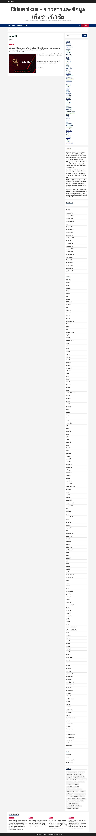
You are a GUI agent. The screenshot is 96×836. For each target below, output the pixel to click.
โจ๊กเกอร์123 (69, 130)
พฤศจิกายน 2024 (70, 271)
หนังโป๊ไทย (68, 109)
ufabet (67, 563)
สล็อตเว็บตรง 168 (70, 682)
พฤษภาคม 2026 (70, 221)
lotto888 (68, 398)
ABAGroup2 (68, 310)
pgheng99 (68, 59)
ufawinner (68, 566)
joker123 (68, 43)
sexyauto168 (69, 500)
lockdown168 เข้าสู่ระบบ (71, 393)
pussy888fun (69, 464)
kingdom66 (68, 387)
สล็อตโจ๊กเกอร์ (69, 690)
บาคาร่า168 (69, 56)
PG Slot (67, 420)
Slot (67, 508)
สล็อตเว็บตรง (69, 93)
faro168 (68, 351)
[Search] (79, 25)
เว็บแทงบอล (69, 731)
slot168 (68, 514)
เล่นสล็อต (68, 715)
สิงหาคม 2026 (69, 213)
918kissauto (69, 302)
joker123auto (76, 779)
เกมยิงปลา (68, 704)
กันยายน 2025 (69, 243)
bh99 (67, 329)
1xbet (67, 291)
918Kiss (68, 299)
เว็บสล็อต (68, 726)
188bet (67, 285)
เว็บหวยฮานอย (69, 729)
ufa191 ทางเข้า (69, 547)
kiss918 (68, 118)
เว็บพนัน (68, 720)
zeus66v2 (68, 569)
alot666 (68, 315)
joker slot (68, 129)
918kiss (68, 41)
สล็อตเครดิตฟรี (69, 676)
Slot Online (68, 511)
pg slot (67, 116)
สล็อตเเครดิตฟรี (69, 685)
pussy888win (69, 467)
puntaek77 (68, 459)
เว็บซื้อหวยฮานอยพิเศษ (71, 718)
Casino (67, 343)
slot (67, 122)
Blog (9, 25)
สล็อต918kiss (69, 657)
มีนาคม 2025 (69, 260)
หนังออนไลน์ (69, 68)
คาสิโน (67, 572)
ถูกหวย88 (68, 594)
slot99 (67, 90)
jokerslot (68, 137)
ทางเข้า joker (69, 127)
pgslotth (68, 450)
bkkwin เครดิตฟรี (70, 332)
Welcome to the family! (22, 25)
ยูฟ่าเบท (68, 624)
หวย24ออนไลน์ (69, 698)
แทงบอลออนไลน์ (70, 737)
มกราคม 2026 (69, 232)
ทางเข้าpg (68, 596)
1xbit (67, 296)
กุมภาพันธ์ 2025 (70, 262)
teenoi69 (68, 539)
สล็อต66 (68, 91)
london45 (68, 395)
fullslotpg (68, 61)
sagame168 (68, 481)
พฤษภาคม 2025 (70, 254)
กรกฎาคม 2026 (69, 216)
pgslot (67, 57)
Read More (41, 68)
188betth (68, 288)
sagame (68, 478)
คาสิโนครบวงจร (70, 574)
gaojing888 (68, 362)
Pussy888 (68, 462)
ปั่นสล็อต (68, 608)
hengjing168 (69, 368)
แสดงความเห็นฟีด (70, 760)
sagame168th (69, 47)
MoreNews (52, 834)
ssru (67, 530)
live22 (67, 63)
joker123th (68, 384)
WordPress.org (69, 763)
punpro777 (69, 77)
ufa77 (67, 552)
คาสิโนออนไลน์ (69, 577)
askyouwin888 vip (70, 321)
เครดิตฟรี (68, 707)
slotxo (67, 106)
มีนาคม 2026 (69, 227)
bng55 (67, 335)
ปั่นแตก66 (68, 73)
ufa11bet (68, 544)
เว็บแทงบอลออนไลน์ (70, 734)
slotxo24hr (68, 522)
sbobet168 (68, 489)
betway (67, 326)
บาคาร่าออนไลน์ (70, 75)
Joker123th (83, 779)
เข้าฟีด (67, 757)
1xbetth (68, 293)
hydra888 (11, 44)
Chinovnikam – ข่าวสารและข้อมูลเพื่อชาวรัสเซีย (48, 12)
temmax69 (68, 541)
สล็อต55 (68, 641)
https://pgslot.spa (70, 113)
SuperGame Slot (69, 533)
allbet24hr (68, 313)
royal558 (68, 475)
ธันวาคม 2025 (69, 235)
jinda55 (68, 88)
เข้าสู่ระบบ (68, 754)
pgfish (67, 428)
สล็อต (67, 132)
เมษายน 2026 (69, 224)
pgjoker (68, 434)
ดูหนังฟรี (68, 50)
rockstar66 (68, 472)
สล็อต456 (68, 638)
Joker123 (68, 382)
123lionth (68, 280)
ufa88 (67, 555)
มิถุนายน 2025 (69, 251)
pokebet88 (68, 453)
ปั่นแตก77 (68, 613)
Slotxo (67, 519)
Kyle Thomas (12, 51)
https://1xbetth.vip (70, 111)
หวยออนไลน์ (69, 81)
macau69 (68, 401)
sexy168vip (68, 497)
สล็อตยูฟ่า (68, 671)
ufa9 (67, 561)
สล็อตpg (68, 663)
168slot (68, 282)
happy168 (68, 365)
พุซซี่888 (68, 619)
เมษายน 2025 (69, 257)
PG (66, 417)
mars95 (68, 404)
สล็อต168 (68, 635)
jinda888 (68, 379)
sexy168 (68, 495)
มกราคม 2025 (69, 265)
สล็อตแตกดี (68, 687)
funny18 (68, 360)
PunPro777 (68, 456)
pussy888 (68, 52)
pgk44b (68, 437)
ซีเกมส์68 (68, 585)
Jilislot (67, 373)
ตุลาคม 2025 (69, 240)
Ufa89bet (68, 558)
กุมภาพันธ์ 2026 (70, 229)
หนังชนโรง (68, 45)
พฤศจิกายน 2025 (70, 238)
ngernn (67, 409)
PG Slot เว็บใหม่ (69, 423)
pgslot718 (68, 442)
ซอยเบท (68, 583)
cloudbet (68, 346)
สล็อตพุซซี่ (68, 668)
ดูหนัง (67, 65)
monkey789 (68, 406)
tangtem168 (69, 536)
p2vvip (67, 415)
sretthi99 (68, 525)
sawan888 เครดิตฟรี (70, 486)
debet (67, 349)
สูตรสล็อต (68, 693)
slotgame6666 (69, 517)
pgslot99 (82, 781)
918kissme (68, 304)
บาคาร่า (68, 104)
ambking (68, 318)
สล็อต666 (68, 646)
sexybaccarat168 (70, 503)
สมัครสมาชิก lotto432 (71, 627)
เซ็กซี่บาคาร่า (69, 709)
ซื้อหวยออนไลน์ (69, 79)
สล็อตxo (68, 141)
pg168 (67, 86)
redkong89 (68, 470)
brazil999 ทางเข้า (70, 340)
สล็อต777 (68, 649)
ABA (67, 307)
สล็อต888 (68, 97)
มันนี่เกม (68, 621)
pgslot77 (68, 72)
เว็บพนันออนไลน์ (70, 723)
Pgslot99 (68, 448)
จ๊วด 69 (67, 580)
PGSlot (67, 439)
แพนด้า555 (68, 743)
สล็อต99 (68, 660)
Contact (13, 25)
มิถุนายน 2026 (69, 218)
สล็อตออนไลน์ (69, 143)
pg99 (67, 426)
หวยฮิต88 (68, 701)
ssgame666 (68, 528)
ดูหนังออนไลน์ (69, 125)
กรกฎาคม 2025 (69, 249)
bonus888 (68, 337)
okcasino (68, 412)
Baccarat (68, 324)
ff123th (67, 354)
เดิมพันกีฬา (68, 712)
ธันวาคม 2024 (69, 268)
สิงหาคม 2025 (69, 246)
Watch (86, 25)
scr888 (67, 492)
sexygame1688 (69, 506)
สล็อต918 (68, 654)
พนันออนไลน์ (69, 616)
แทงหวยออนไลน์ (70, 740)
